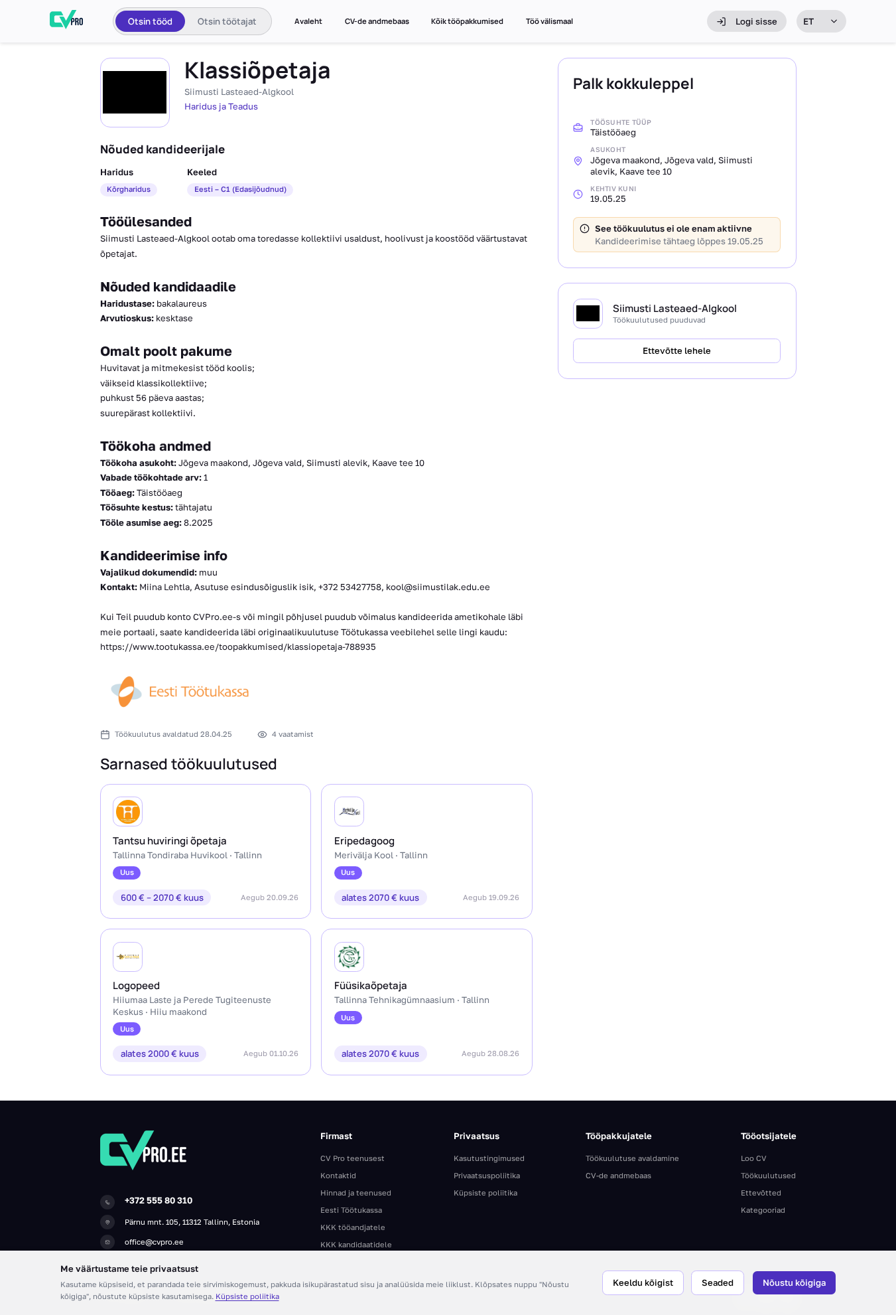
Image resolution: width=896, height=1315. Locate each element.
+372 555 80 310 (158, 1200)
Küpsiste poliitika (247, 1296)
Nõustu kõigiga (794, 1282)
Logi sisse (756, 21)
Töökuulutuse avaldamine (632, 1158)
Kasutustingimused (489, 1158)
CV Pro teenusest (352, 1158)
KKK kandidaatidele (356, 1244)
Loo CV (754, 1158)
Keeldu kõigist (643, 1282)
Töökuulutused (768, 1175)
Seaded (718, 1282)
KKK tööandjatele (352, 1227)
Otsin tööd (150, 21)
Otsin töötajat (227, 21)
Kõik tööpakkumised (467, 21)
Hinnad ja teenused (355, 1192)
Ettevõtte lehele (677, 350)
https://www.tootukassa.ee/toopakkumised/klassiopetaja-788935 (238, 646)
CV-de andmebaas (377, 21)
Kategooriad (763, 1209)
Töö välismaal (549, 21)
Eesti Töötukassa (351, 1209)
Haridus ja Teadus (221, 106)
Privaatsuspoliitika (487, 1175)
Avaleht (308, 21)
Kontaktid (338, 1175)
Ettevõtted (761, 1192)
